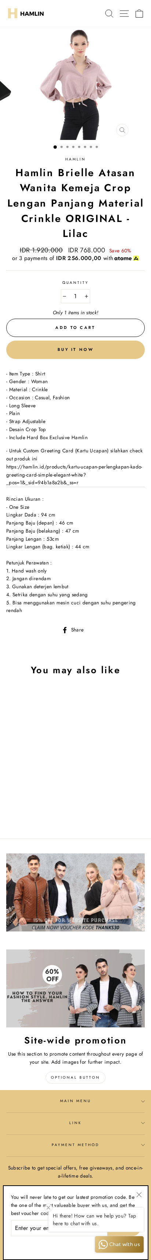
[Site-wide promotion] (75, 988)
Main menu (75, 1101)
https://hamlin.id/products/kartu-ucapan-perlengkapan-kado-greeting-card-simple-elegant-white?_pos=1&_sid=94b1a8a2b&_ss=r (74, 474)
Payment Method (76, 1145)
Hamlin (75, 159)
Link (75, 1123)
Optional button (75, 1077)
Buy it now (75, 349)
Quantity (75, 282)
